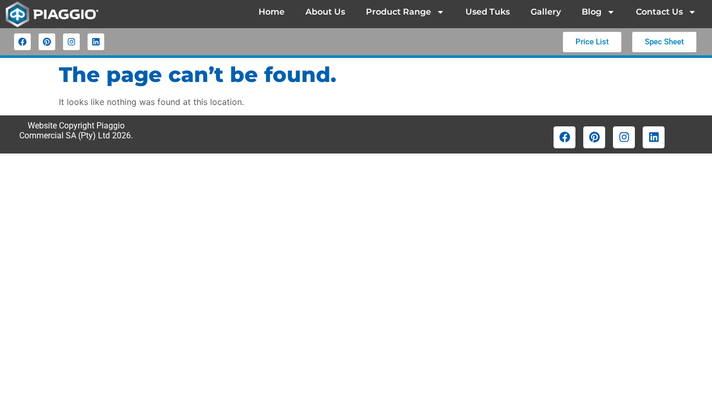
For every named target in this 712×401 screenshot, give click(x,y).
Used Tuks (487, 12)
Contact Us (659, 12)
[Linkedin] (96, 41)
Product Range (398, 12)
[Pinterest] (47, 41)
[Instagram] (71, 41)
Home (272, 12)
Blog (591, 12)
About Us (325, 12)
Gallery (546, 12)
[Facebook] (22, 41)
